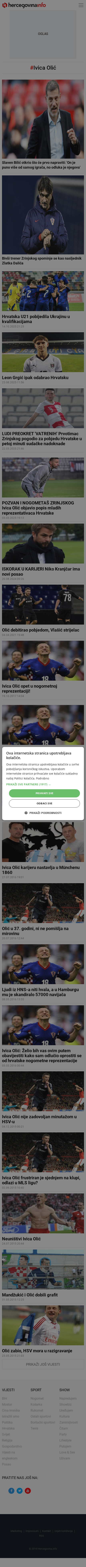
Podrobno (42, 778)
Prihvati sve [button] (44, 793)
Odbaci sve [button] (44, 803)
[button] (43, 784)
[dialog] (43, 783)
